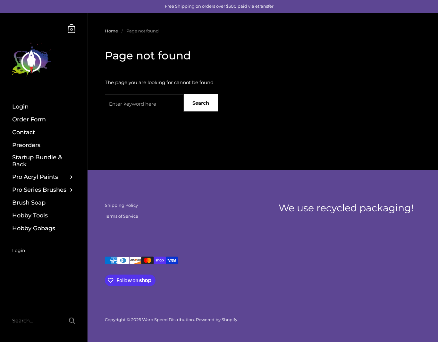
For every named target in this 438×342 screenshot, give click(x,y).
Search (200, 103)
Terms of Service (121, 216)
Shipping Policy (121, 205)
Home (111, 30)
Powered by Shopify (216, 319)
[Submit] (72, 320)
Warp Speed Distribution (168, 319)
